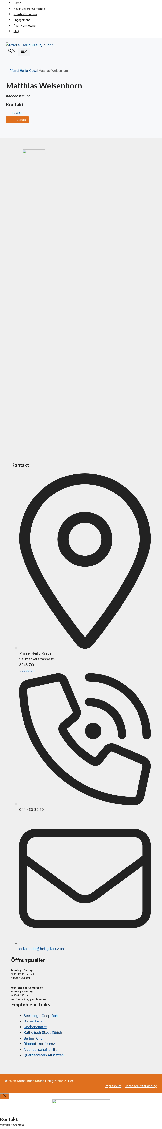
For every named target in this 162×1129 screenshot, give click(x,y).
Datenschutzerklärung (141, 1086)
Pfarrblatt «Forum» (25, 14)
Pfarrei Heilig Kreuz (23, 71)
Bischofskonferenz (39, 1043)
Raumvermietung (25, 25)
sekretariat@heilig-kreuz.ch (41, 948)
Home (17, 3)
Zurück (21, 119)
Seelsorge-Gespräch (41, 1015)
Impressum (113, 1086)
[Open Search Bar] (12, 51)
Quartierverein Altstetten (44, 1055)
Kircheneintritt (35, 1027)
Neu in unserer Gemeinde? (30, 8)
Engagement (22, 20)
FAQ (16, 31)
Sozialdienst (34, 1021)
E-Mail (17, 113)
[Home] (50, 152)
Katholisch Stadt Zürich (43, 1032)
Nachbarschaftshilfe (40, 1049)
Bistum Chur (34, 1038)
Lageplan (26, 670)
